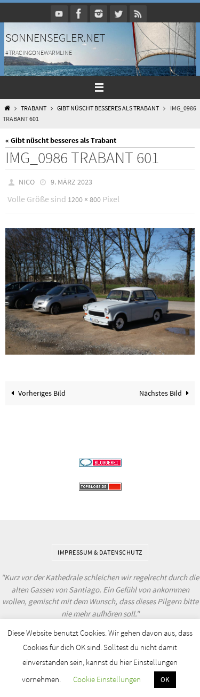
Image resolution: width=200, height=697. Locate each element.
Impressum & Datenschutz (100, 547)
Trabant (33, 108)
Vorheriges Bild (42, 388)
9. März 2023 (71, 181)
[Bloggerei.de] (100, 457)
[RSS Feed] (138, 13)
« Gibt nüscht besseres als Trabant (60, 140)
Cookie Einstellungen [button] (107, 679)
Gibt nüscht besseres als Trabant (108, 108)
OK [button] (165, 679)
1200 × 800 (84, 197)
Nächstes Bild (160, 388)
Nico (27, 181)
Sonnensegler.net (55, 37)
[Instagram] (98, 13)
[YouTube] (59, 13)
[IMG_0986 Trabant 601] (100, 286)
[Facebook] (78, 13)
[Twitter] (118, 13)
